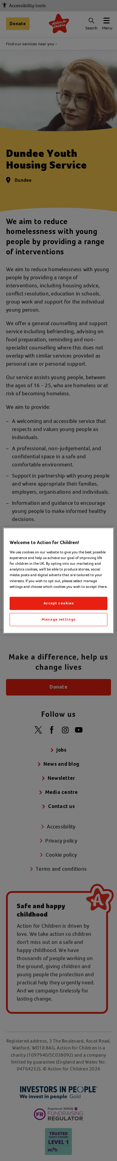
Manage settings (58, 619)
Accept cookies (59, 603)
